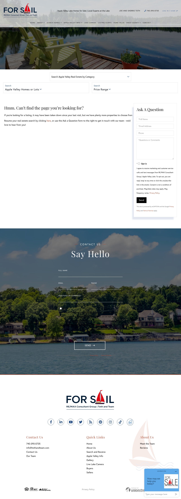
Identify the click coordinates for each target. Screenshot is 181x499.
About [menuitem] (40, 23)
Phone (94, 283)
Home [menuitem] (32, 23)
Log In (165, 11)
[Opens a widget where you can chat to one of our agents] (161, 483)
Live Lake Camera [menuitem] (95, 464)
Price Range (101, 89)
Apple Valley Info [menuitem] (72, 23)
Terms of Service (148, 211)
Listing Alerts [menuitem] (105, 23)
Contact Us (31, 451)
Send (141, 200)
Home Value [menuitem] (119, 23)
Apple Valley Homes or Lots (22, 89)
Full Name (62, 271)
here (49, 120)
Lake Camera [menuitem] (90, 23)
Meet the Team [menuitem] (147, 443)
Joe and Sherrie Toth (129, 11)
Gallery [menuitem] (90, 460)
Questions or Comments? (69, 296)
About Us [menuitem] (91, 447)
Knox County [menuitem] (133, 23)
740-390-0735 (152, 11)
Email (60, 283)
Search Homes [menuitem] (53, 23)
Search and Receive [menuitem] (96, 451)
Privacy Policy (154, 193)
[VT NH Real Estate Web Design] (141, 489)
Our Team (31, 456)
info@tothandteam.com (37, 447)
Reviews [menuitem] (144, 447)
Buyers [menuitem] (90, 468)
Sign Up (174, 11)
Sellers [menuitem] (90, 472)
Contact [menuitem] (147, 23)
